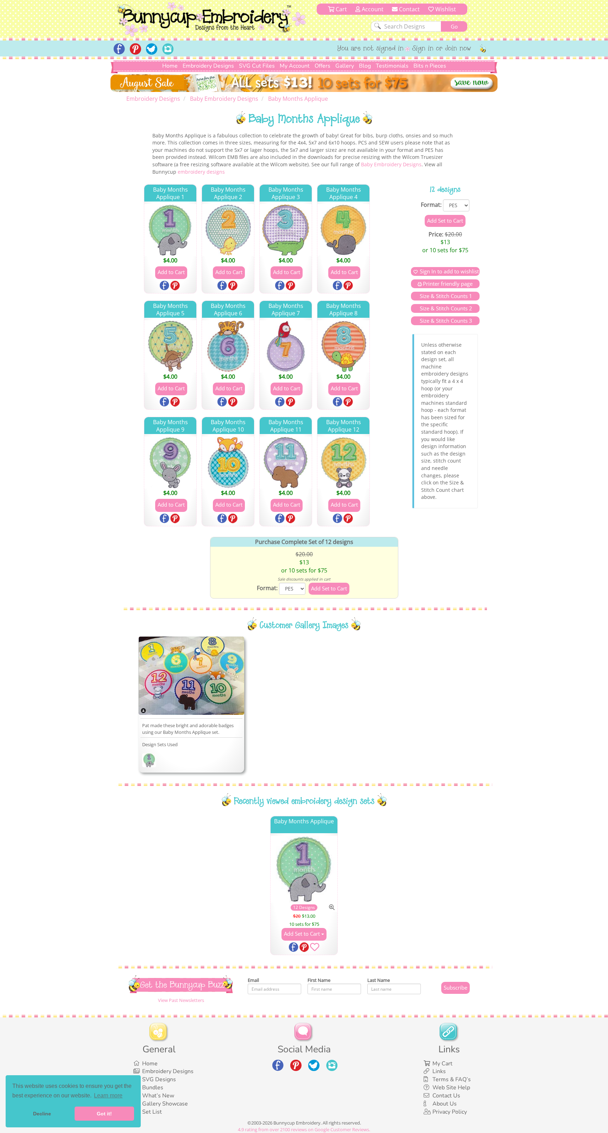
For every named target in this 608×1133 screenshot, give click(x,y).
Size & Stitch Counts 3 (445, 320)
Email (253, 980)
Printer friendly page (448, 283)
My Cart (442, 1063)
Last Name (378, 980)
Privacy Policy (449, 1112)
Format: (431, 205)
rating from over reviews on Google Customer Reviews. (304, 1129)
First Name (319, 980)
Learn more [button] (108, 1095)
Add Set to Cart (302, 933)
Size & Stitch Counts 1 (445, 295)
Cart (340, 9)
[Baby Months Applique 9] (170, 463)
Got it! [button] (104, 1113)
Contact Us (446, 1096)
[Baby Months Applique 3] (286, 230)
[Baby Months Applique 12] (343, 463)
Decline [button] (42, 1113)
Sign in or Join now (441, 49)
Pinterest (175, 286)
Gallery (344, 66)
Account (372, 9)
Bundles (152, 1087)
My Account (295, 66)
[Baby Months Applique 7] (286, 346)
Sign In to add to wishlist (449, 271)
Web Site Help (451, 1087)
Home (170, 66)
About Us (444, 1104)
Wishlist (445, 9)
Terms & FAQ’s (451, 1079)
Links (439, 1071)
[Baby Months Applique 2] (228, 230)
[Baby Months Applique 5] (170, 346)
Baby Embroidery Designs (391, 164)
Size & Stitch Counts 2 (445, 308)
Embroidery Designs (208, 66)
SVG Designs (159, 1079)
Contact (409, 9)
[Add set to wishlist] (314, 948)
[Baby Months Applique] (149, 761)
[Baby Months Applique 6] (228, 346)
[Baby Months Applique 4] (343, 230)
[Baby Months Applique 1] (170, 230)
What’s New (158, 1096)
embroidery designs (201, 171)
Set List (152, 1112)
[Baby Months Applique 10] (228, 463)
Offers (322, 66)
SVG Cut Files (257, 66)
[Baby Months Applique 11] (286, 463)
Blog (365, 66)
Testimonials (392, 66)
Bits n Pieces (429, 66)
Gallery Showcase (165, 1104)
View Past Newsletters (181, 1000)
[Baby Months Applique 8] (343, 346)
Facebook (165, 286)
